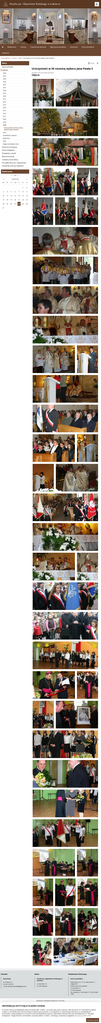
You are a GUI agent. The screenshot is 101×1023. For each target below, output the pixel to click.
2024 (4, 79)
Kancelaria (74, 47)
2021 (4, 87)
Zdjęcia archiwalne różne (11, 144)
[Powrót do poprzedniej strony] (97, 63)
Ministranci (6, 138)
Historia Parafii (7, 67)
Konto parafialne (88, 47)
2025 (4, 76)
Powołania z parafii (9, 153)
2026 (4, 73)
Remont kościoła (8, 156)
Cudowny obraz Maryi (10, 160)
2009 (4, 119)
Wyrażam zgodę (92, 1020)
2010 (4, 122)
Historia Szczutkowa (9, 147)
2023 (4, 82)
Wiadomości (11, 47)
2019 (4, 93)
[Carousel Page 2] (21, 40)
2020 (4, 90)
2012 (4, 113)
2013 (4, 110)
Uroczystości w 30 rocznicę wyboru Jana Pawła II (13, 129)
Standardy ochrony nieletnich (13, 166)
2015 (4, 105)
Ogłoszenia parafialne (58, 47)
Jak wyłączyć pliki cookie (83, 1016)
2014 (4, 108)
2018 (4, 96)
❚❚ (4, 40)
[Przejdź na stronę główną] (2, 47)
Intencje (23, 47)
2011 (4, 116)
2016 (4, 102)
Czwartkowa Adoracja (38, 47)
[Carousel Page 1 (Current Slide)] (19, 40)
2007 (4, 132)
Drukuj (92, 63)
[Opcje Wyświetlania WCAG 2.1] (97, 4)
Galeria (5, 70)
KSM (4, 141)
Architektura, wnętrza (10, 135)
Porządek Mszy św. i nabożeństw (14, 163)
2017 (4, 99)
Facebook (5, 53)
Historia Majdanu (8, 150)
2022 (4, 84)
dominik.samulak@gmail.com (17, 986)
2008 (4, 125)
